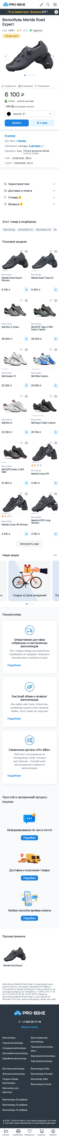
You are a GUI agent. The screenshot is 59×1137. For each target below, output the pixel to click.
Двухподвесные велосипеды (39, 1039)
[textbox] (29, 113)
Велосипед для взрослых (10, 1090)
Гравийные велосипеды (14, 1058)
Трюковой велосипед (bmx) (42, 1049)
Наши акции (10, 555)
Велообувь (9, 229)
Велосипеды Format (41, 1084)
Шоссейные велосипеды (15, 1053)
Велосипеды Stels (40, 1068)
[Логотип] (14, 4)
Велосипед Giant (39, 1079)
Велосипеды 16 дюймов (14, 1110)
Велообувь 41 (25, 229)
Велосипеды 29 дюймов (15, 1099)
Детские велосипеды (13, 1068)
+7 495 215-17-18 (31, 1021)
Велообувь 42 (43, 229)
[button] (29, 12)
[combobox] (29, 113)
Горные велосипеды (12, 1043)
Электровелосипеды (41, 1061)
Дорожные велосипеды (43, 1056)
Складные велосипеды (14, 1048)
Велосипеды (8, 1037)
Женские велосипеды (13, 1074)
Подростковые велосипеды (10, 1081)
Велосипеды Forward (41, 1074)
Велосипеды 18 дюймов (14, 1105)
